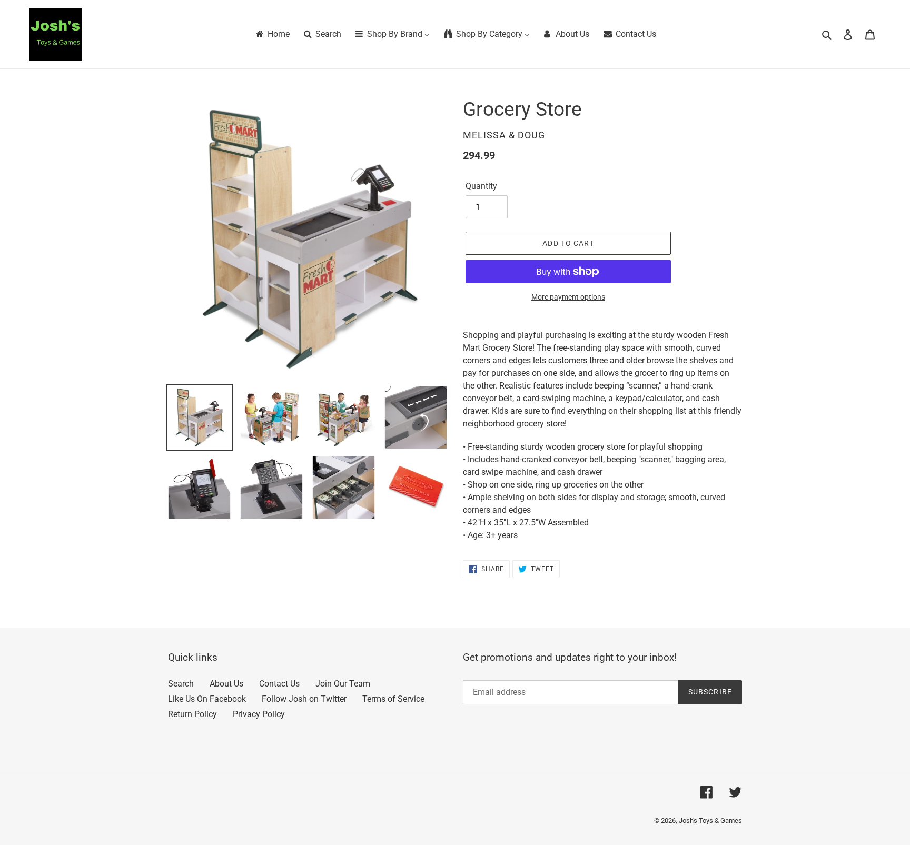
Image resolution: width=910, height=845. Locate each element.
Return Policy (192, 714)
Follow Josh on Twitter (304, 699)
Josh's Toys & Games (710, 820)
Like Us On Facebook (207, 699)
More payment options (568, 297)
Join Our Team (342, 684)
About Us (226, 684)
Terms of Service (393, 699)
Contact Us (279, 684)
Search (181, 684)
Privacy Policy (259, 714)
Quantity (481, 186)
